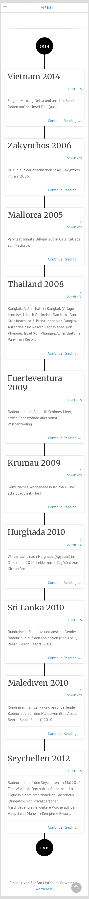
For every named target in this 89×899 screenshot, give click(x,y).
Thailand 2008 (36, 284)
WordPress (44, 888)
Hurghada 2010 (36, 532)
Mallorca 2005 (35, 215)
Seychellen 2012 (39, 758)
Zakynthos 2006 (39, 146)
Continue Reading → (64, 120)
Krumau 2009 (34, 463)
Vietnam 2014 (34, 76)
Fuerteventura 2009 (35, 383)
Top (76, 889)
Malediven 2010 (38, 683)
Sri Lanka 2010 (36, 608)
